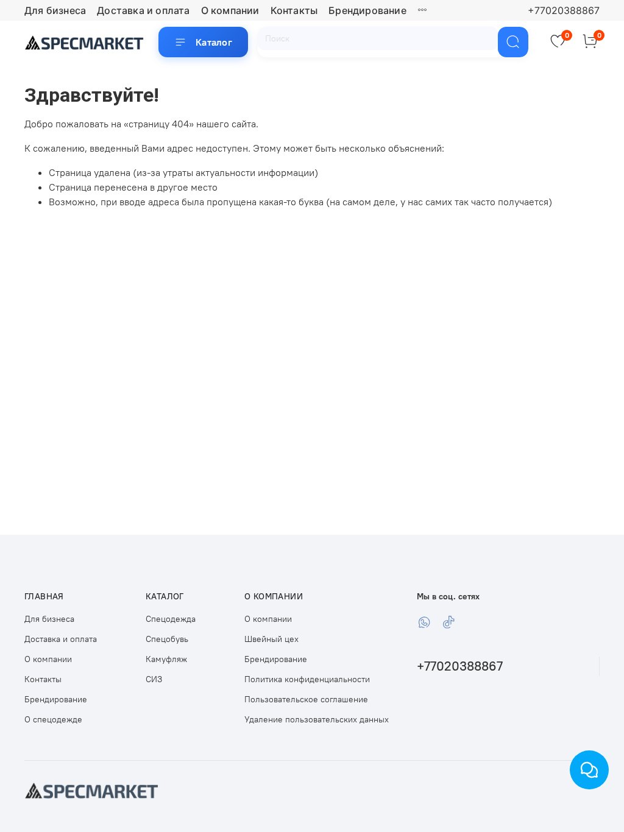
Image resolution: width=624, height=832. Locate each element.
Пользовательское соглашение (306, 699)
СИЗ (154, 679)
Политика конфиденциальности (307, 679)
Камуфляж (166, 659)
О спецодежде (53, 719)
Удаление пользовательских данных (316, 719)
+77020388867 (564, 10)
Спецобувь (167, 638)
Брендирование (367, 10)
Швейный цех (271, 638)
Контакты (294, 10)
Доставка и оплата (143, 10)
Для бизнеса (55, 10)
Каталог (214, 42)
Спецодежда (171, 618)
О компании (230, 10)
